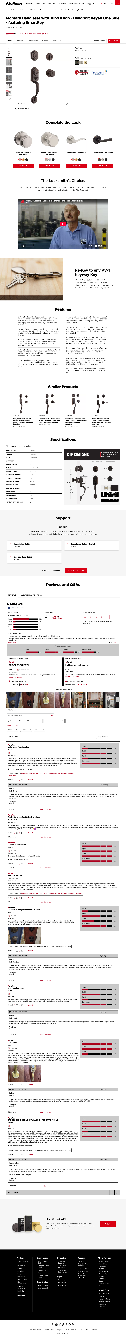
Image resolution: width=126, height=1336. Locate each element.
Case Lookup (83, 1271)
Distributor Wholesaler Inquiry (103, 1306)
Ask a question (42, 34)
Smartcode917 (43, 1288)
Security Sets (22, 1279)
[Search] (117, 2)
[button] (114, 41)
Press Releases (104, 1293)
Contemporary (63, 1280)
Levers (19, 1274)
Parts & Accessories (21, 1287)
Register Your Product (83, 1265)
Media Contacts (104, 1299)
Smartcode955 (43, 1285)
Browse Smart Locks (43, 1276)
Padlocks (51, 4)
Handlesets (25, 10)
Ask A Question (76, 570)
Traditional (62, 1283)
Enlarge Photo (23, 109)
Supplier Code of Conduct (66, 1330)
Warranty (81, 1261)
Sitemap (94, 1330)
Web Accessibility (35, 1330)
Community (103, 1274)
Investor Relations (102, 1277)
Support (90, 4)
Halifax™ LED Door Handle (62, 1271)
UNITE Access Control (22, 1262)
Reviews (12, 595)
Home (8, 10)
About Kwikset (104, 1261)
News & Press (103, 1264)
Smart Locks (40, 4)
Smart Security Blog (104, 1284)
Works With (42, 1270)
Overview (9, 41)
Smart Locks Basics (42, 1262)
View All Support (51, 570)
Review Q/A (56, 41)
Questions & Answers (31, 595)
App (39, 1273)
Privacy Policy (49, 1330)
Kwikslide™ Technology (62, 1266)
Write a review (30, 34)
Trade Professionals (76, 4)
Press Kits (102, 1296)
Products (29, 4)
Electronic (21, 1276)
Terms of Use (83, 1330)
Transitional (62, 1285)
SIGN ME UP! (108, 1224)
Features (20, 41)
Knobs (19, 1268)
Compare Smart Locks (43, 1266)
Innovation (62, 4)
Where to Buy (108, 4)
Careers (101, 1281)
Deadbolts (21, 1266)
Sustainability (103, 1271)
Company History (102, 1267)
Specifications (33, 41)
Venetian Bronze (83, 58)
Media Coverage (104, 1302)
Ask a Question (83, 1268)
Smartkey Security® (61, 1262)
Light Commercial (21, 1283)
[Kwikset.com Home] (14, 3)
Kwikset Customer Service (81, 1275)
